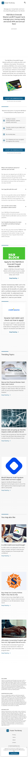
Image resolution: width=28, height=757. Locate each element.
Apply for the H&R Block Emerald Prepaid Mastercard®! (14, 264)
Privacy (14, 734)
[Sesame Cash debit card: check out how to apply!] (14, 309)
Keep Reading (14, 753)
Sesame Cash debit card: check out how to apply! (14, 319)
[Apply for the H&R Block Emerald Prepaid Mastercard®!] (14, 253)
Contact (14, 742)
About (14, 740)
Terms (14, 737)
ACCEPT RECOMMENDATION (14, 98)
